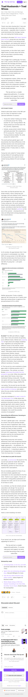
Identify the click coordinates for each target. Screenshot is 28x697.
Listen (24, 18)
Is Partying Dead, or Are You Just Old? (15, 564)
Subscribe (19, 2)
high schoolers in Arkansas (9, 389)
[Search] (25, 625)
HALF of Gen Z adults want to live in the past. (10, 632)
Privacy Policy (16, 681)
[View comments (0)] (8, 22)
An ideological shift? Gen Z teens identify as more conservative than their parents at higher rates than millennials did (9, 641)
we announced (12, 460)
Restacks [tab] (11, 607)
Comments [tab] (4, 607)
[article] (14, 633)
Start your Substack (10, 690)
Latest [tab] (6, 625)
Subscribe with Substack (15, 675)
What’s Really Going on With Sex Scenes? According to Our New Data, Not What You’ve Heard (14, 584)
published (20, 209)
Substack (7, 694)
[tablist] (7, 607)
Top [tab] (3, 625)
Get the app (21, 690)
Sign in (25, 2)
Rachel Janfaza (4, 18)
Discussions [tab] (12, 625)
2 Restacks (18, 592)
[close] (24, 648)
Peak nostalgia (5, 629)
